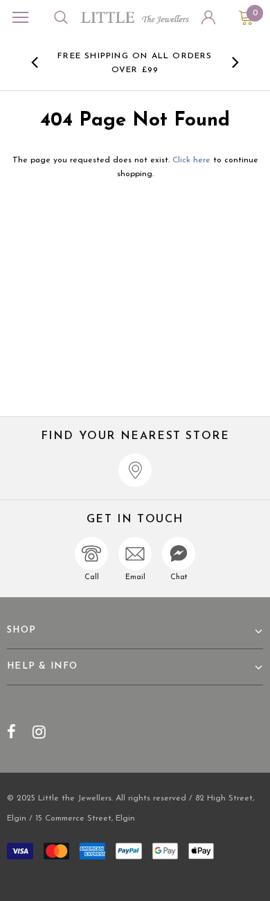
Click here (192, 160)
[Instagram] (39, 731)
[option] (135, 62)
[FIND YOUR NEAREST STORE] (135, 470)
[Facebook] (11, 731)
